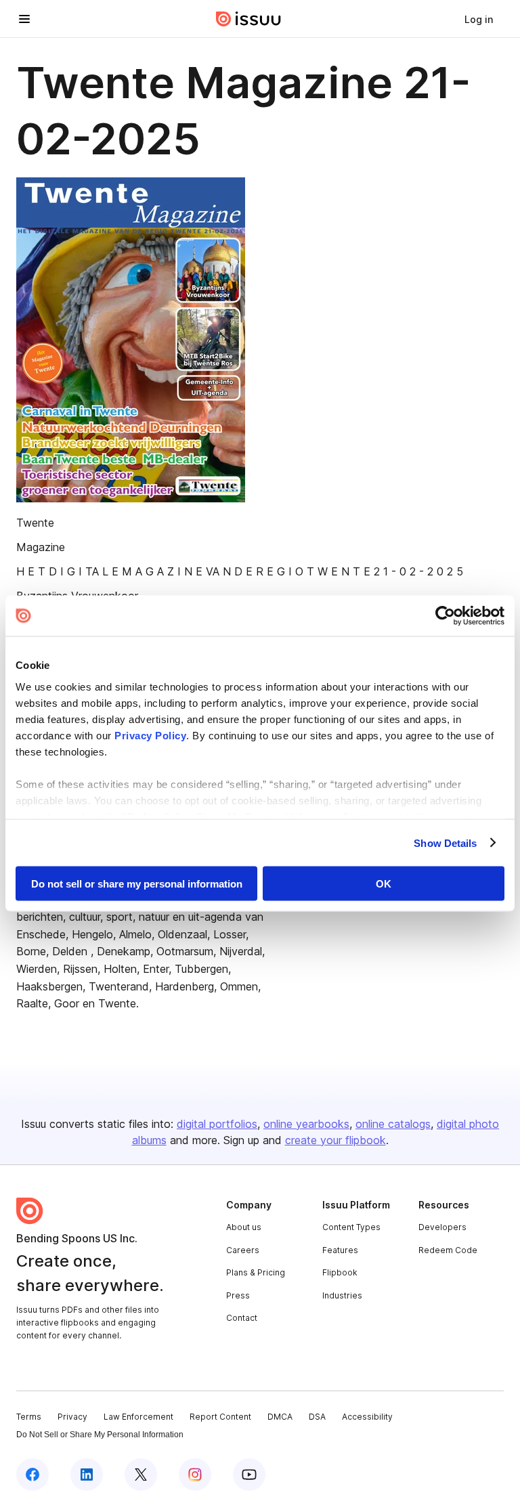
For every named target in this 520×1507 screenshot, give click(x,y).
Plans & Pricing (255, 1272)
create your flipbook (335, 1140)
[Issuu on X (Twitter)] (141, 1474)
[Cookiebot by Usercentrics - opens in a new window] (445, 616)
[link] (479, 18)
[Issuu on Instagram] (195, 1474)
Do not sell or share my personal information (136, 884)
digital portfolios (217, 1124)
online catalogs (393, 1124)
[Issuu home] (248, 19)
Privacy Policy (150, 735)
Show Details (445, 842)
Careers (242, 1250)
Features (340, 1250)
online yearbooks (306, 1124)
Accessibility (367, 1417)
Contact (241, 1318)
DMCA (279, 1417)
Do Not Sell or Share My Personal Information (99, 1434)
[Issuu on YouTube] (249, 1474)
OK (383, 884)
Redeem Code (447, 1250)
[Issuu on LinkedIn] (86, 1474)
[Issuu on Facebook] (32, 1474)
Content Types (351, 1227)
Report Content (220, 1417)
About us (243, 1227)
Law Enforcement (138, 1417)
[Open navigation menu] (24, 18)
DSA (317, 1417)
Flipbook (340, 1272)
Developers (442, 1227)
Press (238, 1295)
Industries (342, 1295)
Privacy (72, 1417)
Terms (28, 1417)
